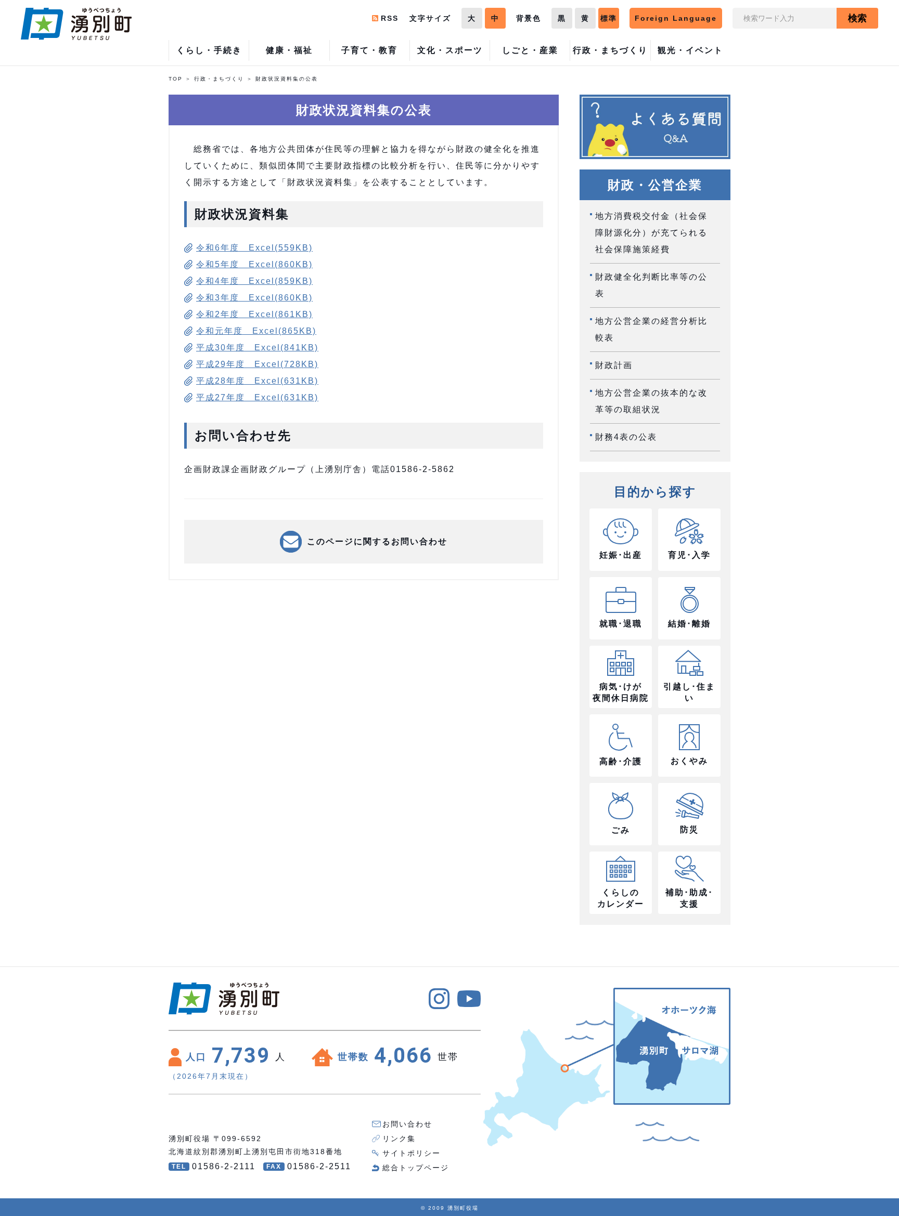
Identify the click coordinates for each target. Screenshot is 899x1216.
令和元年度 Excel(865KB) (256, 330)
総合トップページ (415, 1167)
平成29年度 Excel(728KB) (257, 364)
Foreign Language (676, 18)
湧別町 (76, 24)
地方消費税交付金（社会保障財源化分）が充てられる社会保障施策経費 (651, 233)
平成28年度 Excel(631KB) (257, 380)
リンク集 (399, 1138)
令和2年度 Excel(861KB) (254, 314)
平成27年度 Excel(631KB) (257, 397)
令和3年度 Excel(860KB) (254, 297)
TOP (176, 79)
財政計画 (614, 365)
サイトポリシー (411, 1153)
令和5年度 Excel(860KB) (254, 264)
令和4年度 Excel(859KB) (254, 281)
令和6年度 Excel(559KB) (254, 247)
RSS (390, 18)
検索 (857, 18)
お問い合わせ (407, 1124)
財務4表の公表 (626, 437)
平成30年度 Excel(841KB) (257, 347)
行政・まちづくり (219, 79)
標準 (608, 18)
